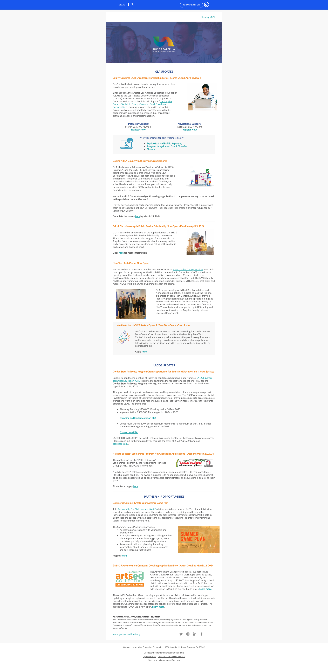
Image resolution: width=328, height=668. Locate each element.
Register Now (138, 129)
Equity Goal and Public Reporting (164, 143)
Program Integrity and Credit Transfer (167, 146)
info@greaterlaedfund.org (168, 660)
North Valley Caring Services (188, 269)
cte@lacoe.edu (120, 443)
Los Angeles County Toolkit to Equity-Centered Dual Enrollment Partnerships (142, 104)
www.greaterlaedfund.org (126, 634)
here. (135, 486)
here (137, 216)
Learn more (205, 588)
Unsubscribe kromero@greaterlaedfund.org (164, 653)
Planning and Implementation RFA (138, 417)
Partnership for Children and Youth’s (137, 509)
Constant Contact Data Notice (171, 656)
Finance (151, 149)
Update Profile (149, 656)
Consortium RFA (129, 432)
